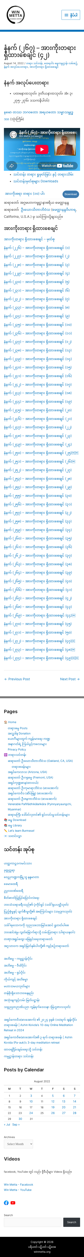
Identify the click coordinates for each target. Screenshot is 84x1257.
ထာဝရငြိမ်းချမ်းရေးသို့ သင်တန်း (23, 1049)
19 (53, 1107)
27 (63, 1113)
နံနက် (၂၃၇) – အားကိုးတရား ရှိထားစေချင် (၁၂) (38, 342)
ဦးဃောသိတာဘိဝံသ (35, 209)
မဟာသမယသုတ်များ (17, 986)
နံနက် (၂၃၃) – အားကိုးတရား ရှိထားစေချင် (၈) (37, 307)
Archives (9, 1137)
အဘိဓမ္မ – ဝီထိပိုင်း (15, 965)
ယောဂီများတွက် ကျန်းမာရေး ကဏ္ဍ (29, 738)
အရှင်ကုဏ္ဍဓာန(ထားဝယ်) (23, 782)
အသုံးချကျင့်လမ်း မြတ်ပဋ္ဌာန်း (22, 1000)
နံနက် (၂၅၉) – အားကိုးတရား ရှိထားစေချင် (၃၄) (38, 530)
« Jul (7, 1124)
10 (31, 1101)
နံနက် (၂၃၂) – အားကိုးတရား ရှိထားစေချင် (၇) (37, 299)
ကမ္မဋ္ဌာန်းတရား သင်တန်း (19, 1056)
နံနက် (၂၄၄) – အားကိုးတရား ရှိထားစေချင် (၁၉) (38, 401)
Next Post (70, 679)
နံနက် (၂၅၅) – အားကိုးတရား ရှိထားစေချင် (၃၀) (38, 496)
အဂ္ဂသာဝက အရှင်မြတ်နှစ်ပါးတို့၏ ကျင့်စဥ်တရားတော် (36, 945)
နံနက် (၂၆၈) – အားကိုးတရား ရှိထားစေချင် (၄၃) (38, 607)
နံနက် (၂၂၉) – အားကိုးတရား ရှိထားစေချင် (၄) (37, 273)
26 (53, 1113)
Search (8, 1215)
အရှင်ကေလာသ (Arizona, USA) (27, 772)
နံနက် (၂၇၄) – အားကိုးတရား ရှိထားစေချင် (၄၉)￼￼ (41, 658)
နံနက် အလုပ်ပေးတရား (16, 66)
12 (53, 1101)
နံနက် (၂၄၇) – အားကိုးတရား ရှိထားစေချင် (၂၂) (38, 427)
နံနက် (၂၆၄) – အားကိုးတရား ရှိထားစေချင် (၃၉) (38, 572)
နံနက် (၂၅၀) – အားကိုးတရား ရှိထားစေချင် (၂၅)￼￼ (41, 453)
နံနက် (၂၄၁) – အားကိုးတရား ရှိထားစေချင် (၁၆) (38, 376)
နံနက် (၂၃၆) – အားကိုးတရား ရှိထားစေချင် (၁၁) (38, 333)
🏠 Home (10, 722)
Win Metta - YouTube (17, 1189)
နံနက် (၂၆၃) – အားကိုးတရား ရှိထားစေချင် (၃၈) (38, 564)
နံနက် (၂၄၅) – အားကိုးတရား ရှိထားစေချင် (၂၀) (38, 410)
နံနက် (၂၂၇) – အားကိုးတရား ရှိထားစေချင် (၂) (37, 256)
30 (20, 1118)
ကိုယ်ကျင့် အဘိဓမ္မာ (16, 979)
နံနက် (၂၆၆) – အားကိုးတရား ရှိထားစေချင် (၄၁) (38, 590)
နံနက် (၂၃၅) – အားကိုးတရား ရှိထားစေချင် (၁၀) (38, 325)
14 (74, 1101)
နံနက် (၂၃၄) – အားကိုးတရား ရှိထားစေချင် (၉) (37, 316)
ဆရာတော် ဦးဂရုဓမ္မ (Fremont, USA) (30, 777)
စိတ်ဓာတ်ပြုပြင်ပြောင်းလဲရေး (21, 897)
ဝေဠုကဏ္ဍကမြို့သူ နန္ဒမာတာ (21, 877)
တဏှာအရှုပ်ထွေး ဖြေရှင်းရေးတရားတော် (28, 939)
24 (31, 1113)
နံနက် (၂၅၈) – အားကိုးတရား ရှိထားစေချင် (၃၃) (38, 521)
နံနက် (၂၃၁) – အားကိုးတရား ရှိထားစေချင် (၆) (37, 290)
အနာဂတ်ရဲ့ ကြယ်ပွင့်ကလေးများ (27, 744)
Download (71, 194)
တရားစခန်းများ (21, 766)
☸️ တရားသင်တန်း (15, 754)
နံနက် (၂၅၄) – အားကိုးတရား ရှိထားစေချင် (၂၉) (38, 487)
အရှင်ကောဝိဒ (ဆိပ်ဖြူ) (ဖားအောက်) (30, 793)
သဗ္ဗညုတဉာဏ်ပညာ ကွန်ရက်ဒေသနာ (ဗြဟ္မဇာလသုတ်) (37, 1007)
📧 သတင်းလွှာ (13, 836)
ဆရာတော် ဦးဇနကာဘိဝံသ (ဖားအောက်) (32, 798)
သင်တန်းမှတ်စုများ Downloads (35, 181)
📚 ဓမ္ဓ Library (13, 825)
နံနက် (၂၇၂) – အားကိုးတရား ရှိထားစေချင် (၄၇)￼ (39, 641)
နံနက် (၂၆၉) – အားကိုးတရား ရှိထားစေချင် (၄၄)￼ (39, 615)
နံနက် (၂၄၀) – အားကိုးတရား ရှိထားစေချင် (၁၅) (38, 367)
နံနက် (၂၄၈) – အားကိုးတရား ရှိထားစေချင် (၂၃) (38, 436)
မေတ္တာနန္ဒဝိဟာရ (64, 209)
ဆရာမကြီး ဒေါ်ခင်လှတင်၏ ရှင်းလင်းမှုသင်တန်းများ (39, 814)
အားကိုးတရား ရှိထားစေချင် (44, 66)
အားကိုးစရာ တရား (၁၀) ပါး (25, 193)
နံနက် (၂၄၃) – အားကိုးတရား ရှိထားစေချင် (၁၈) (38, 393)
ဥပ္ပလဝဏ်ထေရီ (13, 890)
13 (63, 1101)
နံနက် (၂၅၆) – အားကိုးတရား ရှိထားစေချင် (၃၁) (38, 504)
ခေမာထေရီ (11, 883)
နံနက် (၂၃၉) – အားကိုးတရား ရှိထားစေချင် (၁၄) (38, 359)
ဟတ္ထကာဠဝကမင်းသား (18, 863)
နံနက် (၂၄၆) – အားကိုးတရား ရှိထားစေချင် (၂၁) (38, 419)
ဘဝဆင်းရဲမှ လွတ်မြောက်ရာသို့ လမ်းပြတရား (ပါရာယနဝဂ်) (39, 932)
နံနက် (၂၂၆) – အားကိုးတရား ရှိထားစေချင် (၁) (37, 248)
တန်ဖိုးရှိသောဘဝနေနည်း (19, 993)
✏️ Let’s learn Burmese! (19, 830)
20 (63, 1107)
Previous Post (17, 679)
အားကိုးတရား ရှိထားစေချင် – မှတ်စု (29, 239)
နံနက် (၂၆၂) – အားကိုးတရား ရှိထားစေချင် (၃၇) (38, 555)
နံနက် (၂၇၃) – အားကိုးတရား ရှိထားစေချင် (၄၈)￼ (39, 649)
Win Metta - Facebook (18, 1184)
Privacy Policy (17, 749)
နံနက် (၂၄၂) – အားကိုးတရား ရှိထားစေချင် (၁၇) (38, 384)
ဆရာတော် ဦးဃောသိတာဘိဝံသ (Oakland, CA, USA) (40, 760)
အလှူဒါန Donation (19, 733)
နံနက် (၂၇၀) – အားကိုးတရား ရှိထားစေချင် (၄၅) (38, 624)
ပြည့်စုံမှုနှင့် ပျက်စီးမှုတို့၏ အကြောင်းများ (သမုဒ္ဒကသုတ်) (38, 911)
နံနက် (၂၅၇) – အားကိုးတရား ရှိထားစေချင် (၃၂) (38, 513)
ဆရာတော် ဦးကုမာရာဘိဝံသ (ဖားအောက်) (33, 788)
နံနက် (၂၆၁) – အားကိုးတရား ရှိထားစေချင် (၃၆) (38, 547)
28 (74, 1113)
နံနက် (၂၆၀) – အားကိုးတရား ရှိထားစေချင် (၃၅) (38, 538)
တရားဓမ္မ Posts (18, 728)
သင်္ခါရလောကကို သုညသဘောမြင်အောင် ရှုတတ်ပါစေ (36, 925)
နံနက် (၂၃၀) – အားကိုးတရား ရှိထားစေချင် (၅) (37, 282)
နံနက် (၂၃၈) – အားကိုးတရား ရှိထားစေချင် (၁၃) (38, 350)
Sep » (16, 1124)
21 (74, 1107)
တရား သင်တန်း (34, 63)
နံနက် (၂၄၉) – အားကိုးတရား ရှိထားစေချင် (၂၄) (38, 444)
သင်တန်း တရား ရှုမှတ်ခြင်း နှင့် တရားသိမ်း (43, 174)
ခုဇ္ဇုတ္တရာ (9, 870)
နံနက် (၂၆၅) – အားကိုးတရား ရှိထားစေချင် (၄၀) (38, 581)
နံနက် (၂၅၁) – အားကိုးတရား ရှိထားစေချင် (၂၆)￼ (39, 461)
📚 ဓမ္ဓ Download (15, 820)
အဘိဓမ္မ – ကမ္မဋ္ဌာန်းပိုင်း (18, 958)
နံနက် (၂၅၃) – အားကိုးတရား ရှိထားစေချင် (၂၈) (38, 478)
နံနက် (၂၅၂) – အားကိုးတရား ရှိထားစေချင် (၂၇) (38, 470)
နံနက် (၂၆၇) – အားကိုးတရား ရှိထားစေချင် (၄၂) (38, 598)
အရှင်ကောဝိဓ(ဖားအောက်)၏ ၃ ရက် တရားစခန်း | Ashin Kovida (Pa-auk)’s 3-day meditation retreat (38, 1040)
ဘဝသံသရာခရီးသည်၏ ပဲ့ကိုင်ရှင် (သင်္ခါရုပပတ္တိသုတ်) (36, 904)
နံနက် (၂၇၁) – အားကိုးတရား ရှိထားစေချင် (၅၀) (38, 632)
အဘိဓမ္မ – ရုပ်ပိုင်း (14, 972)
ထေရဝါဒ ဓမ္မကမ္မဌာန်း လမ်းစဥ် (60, 63)
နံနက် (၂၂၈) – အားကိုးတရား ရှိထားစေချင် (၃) (37, 265)
